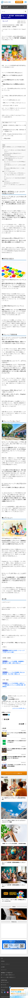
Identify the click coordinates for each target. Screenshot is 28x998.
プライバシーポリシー (5, 964)
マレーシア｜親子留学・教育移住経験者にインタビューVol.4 (14, 863)
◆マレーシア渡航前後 (8, 160)
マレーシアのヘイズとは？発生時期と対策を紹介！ (16, 733)
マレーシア (5, 7)
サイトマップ (3, 969)
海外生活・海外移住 (7, 26)
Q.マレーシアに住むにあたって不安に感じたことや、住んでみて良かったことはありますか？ (14, 174)
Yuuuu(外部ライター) (13, 699)
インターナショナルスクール (8, 25)
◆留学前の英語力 (7, 155)
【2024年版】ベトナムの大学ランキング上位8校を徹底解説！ (16, 765)
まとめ (4, 186)
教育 (21, 25)
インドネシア (5, 754)
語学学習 (14, 26)
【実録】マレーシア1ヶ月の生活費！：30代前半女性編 (14, 843)
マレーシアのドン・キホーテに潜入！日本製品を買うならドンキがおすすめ (14, 900)
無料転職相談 (19, 2)
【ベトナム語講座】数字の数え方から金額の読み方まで (16, 749)
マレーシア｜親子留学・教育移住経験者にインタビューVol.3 (14, 885)
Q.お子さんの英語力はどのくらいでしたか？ (14, 156)
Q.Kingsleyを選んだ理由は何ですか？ (13, 153)
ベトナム (4, 738)
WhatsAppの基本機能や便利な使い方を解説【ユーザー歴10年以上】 (16, 757)
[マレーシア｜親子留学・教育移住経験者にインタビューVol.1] (9, 714)
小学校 (17, 25)
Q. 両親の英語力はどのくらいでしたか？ (13, 158)
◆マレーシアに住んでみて (9, 171)
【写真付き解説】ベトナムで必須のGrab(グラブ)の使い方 (16, 741)
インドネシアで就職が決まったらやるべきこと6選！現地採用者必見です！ (15, 719)
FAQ (2, 958)
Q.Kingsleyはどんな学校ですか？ (12, 183)
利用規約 (3, 961)
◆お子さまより (6, 181)
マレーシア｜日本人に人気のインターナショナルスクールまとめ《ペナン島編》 (14, 821)
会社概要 (3, 966)
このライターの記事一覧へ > (19, 708)
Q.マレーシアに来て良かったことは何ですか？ (14, 184)
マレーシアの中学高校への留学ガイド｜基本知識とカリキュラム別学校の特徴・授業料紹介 (14, 685)
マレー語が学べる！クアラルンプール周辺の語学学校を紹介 (14, 798)
